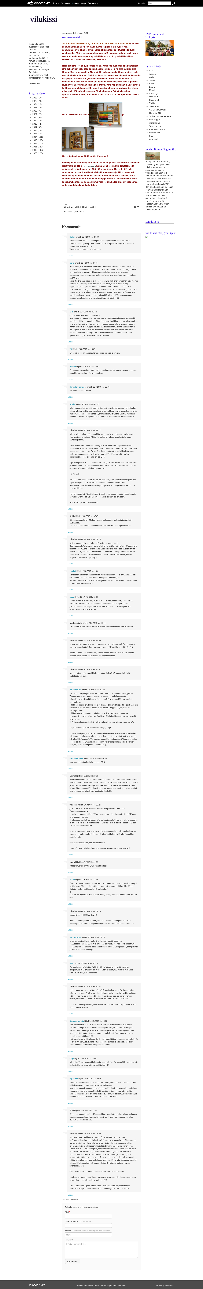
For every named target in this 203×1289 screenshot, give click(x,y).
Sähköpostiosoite (79, 1221)
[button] (72, 3)
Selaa (80, 3)
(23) (37, 101)
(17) (37, 98)
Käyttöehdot (111, 1285)
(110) (37, 143)
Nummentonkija (77, 1021)
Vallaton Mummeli (157, 110)
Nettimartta (154, 97)
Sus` (151, 136)
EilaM (72, 879)
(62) (37, 127)
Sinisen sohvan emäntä (160, 116)
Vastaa (70, 255)
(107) (37, 150)
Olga (72, 1058)
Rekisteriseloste (100, 1285)
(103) (37, 140)
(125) (37, 147)
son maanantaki (72, 37)
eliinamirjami (155, 123)
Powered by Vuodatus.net (165, 1285)
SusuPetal (154, 100)
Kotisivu (87, 1230)
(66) (37, 134)
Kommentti (69, 1240)
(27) (37, 114)
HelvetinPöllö (155, 113)
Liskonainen (154, 133)
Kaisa (151, 84)
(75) (37, 130)
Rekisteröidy (93, 3)
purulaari (153, 139)
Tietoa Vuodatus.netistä (84, 1285)
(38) (37, 117)
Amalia (73, 366)
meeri (72, 597)
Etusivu (56, 3)
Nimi (67, 1212)
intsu (72, 963)
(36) (37, 111)
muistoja (79, 211)
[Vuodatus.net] (37, 1285)
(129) (37, 153)
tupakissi (74, 1078)
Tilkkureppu (154, 106)
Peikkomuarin (89, 166)
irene (72, 263)
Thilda (152, 103)
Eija (71, 311)
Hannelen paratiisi (78, 387)
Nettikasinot (66, 3)
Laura (152, 87)
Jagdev (152, 80)
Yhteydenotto (122, 1285)
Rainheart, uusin (157, 129)
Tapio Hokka (155, 126)
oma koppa (154, 120)
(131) (37, 137)
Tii (71, 349)
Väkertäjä (153, 93)
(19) (37, 107)
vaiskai (73, 571)
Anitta (152, 77)
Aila (151, 70)
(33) (37, 121)
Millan (72, 237)
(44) (37, 124)
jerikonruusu (75, 689)
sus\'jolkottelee (76, 758)
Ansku (72, 404)
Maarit (152, 90)
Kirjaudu (141, 3)
